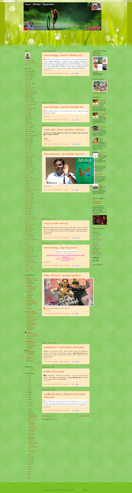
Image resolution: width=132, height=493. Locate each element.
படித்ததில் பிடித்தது (29, 94)
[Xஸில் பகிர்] (75, 73)
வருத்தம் (27, 129)
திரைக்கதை (27, 177)
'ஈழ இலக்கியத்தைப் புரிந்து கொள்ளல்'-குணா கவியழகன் (32, 416)
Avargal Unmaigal (31, 311)
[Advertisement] (66, 88)
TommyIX (76, 490)
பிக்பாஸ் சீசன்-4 (28, 198)
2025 (28, 476)
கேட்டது (26, 187)
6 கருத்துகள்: (66, 189)
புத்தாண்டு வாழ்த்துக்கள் (30, 256)
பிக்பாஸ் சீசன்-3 (28, 83)
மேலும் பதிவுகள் (47, 70)
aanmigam (29, 307)
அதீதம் (26, 152)
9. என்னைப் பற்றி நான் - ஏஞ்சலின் (102, 100)
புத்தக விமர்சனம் (29, 87)
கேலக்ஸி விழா (28, 173)
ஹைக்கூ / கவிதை (29, 131)
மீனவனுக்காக (28, 266)
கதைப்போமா (28, 220)
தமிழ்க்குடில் (27, 191)
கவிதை (26, 81)
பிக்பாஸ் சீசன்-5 (28, 125)
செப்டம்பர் (30, 457)
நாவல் (26, 243)
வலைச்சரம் (27, 148)
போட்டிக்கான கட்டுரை (30, 168)
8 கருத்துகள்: (66, 73)
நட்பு (26, 121)
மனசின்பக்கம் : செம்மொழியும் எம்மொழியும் (64, 347)
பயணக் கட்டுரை (28, 193)
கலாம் (26, 185)
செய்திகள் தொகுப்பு (29, 102)
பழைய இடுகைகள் (84, 416)
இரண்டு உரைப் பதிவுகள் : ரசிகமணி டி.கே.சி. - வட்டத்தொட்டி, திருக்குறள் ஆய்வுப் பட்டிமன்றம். (32, 344)
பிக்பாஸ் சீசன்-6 (28, 249)
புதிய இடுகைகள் (47, 416)
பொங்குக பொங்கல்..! (101, 139)
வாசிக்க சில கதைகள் (54, 371)
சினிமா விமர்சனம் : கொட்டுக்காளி (97, 202)
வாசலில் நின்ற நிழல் (31, 353)
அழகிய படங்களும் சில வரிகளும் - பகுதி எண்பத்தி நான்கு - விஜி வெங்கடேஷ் (32, 302)
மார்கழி (26, 183)
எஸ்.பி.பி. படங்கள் (28, 214)
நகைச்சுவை (27, 162)
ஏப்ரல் (29, 406)
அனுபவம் (27, 110)
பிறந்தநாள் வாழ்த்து (29, 104)
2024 (28, 474)
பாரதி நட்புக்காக (28, 100)
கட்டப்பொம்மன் (28, 216)
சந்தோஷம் (27, 144)
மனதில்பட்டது (28, 89)
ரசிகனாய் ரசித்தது (29, 202)
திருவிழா (27, 241)
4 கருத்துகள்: (66, 384)
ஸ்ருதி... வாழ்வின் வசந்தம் (102, 153)
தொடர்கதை (27, 77)
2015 (28, 390)
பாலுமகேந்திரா (28, 247)
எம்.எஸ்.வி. (27, 212)
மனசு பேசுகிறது (28, 71)
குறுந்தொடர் (27, 119)
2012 (28, 383)
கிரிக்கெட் (27, 231)
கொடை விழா (29, 296)
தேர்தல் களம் (28, 141)
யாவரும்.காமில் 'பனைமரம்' (56, 223)
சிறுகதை (27, 79)
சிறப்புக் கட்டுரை (28, 237)
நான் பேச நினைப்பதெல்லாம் (30, 351)
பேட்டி (26, 258)
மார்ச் (29, 403)
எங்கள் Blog (29, 285)
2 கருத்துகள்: (67, 410)
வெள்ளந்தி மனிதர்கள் (30, 135)
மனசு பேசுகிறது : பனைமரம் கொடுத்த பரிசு (64, 106)
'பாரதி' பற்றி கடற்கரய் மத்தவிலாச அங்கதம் (64, 129)
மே (28, 408)
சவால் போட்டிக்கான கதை (30, 189)
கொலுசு (27, 233)
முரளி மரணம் (28, 268)
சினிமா (26, 85)
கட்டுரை (27, 112)
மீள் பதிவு (27, 117)
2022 (28, 469)
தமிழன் (26, 175)
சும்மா (28, 278)
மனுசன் (26, 264)
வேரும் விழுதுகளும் (29, 156)
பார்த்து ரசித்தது (28, 166)
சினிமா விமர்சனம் (29, 75)
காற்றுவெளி (27, 160)
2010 (28, 378)
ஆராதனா (101, 184)
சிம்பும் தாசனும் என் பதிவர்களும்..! (103, 127)
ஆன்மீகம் (27, 133)
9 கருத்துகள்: (67, 265)
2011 (28, 380)
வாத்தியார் (27, 150)
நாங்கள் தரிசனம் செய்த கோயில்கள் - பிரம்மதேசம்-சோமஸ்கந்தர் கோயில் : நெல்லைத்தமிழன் (32, 288)
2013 (28, 385)
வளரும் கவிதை (30, 341)
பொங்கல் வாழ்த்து (29, 260)
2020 (28, 401)
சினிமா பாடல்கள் (28, 98)
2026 (28, 478)
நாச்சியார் (29, 357)
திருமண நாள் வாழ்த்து (30, 239)
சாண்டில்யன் (28, 137)
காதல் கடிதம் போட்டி (29, 229)
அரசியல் (27, 114)
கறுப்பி (26, 222)
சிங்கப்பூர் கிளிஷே (29, 235)
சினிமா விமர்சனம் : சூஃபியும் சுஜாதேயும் (62, 275)
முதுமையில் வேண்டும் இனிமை (31, 358)
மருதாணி (95, 164)
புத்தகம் (26, 254)
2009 (28, 376)
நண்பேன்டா (27, 123)
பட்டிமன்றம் (27, 164)
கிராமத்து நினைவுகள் (30, 92)
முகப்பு (65, 416)
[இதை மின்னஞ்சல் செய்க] (72, 73)
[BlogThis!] (73, 73)
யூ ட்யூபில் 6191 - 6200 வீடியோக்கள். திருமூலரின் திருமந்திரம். (32, 280)
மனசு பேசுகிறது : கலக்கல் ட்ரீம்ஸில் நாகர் (63, 55)
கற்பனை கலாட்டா (29, 225)
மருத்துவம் (27, 181)
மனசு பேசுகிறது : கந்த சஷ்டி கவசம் (60, 247)
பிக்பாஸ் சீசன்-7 (28, 252)
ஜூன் (29, 410)
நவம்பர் (29, 461)
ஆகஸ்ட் (30, 454)
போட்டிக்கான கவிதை (29, 262)
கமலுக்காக (27, 158)
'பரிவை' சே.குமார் (30, 60)
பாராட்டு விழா (28, 195)
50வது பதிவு (27, 206)
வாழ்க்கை (27, 96)
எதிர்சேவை (27, 139)
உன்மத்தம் (27, 210)
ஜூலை (29, 413)
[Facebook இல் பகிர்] (76, 73)
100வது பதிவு (28, 204)
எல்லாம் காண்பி (36, 362)
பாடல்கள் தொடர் (28, 154)
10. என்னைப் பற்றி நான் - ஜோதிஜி (103, 114)
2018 (28, 397)
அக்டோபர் (30, 459)
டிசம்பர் (29, 464)
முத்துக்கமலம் (28, 171)
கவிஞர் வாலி (27, 227)
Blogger (80, 490)
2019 (28, 399)
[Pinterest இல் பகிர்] (78, 73)
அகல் (26, 106)
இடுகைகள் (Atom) (54, 419)
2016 (28, 392)
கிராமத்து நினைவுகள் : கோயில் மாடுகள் (98, 174)
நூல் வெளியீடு (28, 245)
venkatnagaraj (30, 300)
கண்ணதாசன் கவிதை (30, 218)
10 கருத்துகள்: (66, 144)
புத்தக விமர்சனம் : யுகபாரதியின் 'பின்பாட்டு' (64, 153)
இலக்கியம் (27, 208)
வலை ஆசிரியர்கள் (29, 108)
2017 (28, 394)
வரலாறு (26, 146)
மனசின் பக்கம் (28, 73)
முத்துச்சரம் (29, 332)
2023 (28, 471)
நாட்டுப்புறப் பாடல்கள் (29, 179)
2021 (28, 467)
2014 (28, 387)
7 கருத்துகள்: (66, 119)
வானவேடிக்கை (28, 270)
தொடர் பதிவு (28, 127)
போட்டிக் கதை (28, 200)
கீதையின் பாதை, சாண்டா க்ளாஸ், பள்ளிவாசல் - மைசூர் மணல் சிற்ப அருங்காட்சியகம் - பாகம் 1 (32, 335)
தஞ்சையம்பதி (30, 294)
